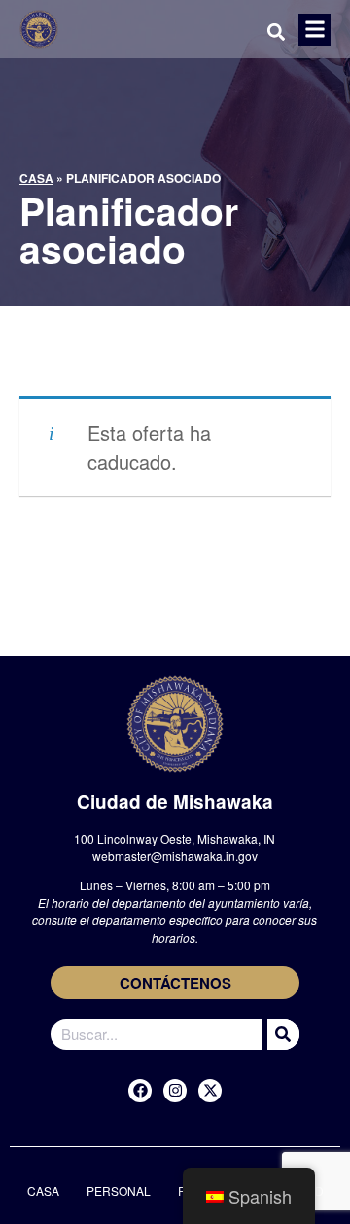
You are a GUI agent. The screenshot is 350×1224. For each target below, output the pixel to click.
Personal (119, 1190)
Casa (36, 178)
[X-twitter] (210, 1090)
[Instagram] (175, 1090)
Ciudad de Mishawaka (175, 801)
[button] (314, 30)
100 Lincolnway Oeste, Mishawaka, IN (174, 838)
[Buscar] (280, 1034)
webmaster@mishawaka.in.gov (175, 855)
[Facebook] (140, 1090)
